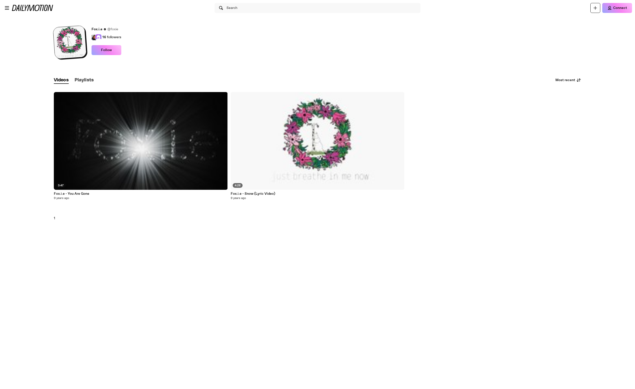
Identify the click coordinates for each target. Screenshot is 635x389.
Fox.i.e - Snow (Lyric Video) (253, 194)
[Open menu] (7, 8)
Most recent (565, 80)
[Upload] (595, 8)
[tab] (61, 80)
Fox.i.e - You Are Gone (71, 194)
